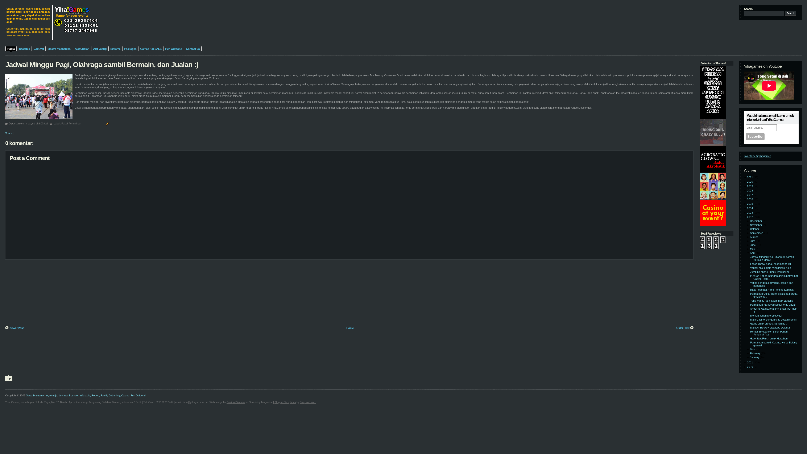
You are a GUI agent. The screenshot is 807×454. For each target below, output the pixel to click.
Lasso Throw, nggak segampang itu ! (771, 264)
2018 (750, 190)
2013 (750, 212)
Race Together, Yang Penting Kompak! (772, 289)
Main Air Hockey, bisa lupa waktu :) (770, 327)
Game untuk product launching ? (768, 323)
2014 (750, 208)
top (9, 378)
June (753, 245)
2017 (750, 195)
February (755, 353)
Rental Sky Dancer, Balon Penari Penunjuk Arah (769, 333)
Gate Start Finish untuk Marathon (769, 338)
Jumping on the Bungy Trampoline (770, 272)
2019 (750, 186)
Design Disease (236, 402)
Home (350, 328)
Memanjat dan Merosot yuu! (766, 315)
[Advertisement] (131, 294)
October (755, 229)
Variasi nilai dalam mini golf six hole (770, 268)
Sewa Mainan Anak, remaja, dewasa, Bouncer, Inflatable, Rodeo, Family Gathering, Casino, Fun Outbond (86, 395)
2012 (750, 217)
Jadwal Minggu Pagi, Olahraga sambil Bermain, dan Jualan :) (101, 65)
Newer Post (16, 328)
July (752, 241)
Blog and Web (308, 402)
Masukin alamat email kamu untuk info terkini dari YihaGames (770, 117)
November (756, 225)
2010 (750, 367)
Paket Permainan (71, 123)
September (756, 233)
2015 (750, 203)
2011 (750, 362)
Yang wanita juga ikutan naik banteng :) (772, 300)
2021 (750, 177)
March (754, 349)
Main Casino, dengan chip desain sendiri (773, 319)
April (753, 253)
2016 (750, 199)
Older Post (682, 328)
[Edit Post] (106, 123)
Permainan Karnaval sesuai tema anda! (772, 304)
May (753, 249)
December (756, 221)
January (755, 357)
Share (8, 133)
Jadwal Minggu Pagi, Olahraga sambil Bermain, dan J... (772, 258)
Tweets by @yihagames (757, 156)
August (754, 237)
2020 (750, 181)
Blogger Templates (285, 402)
